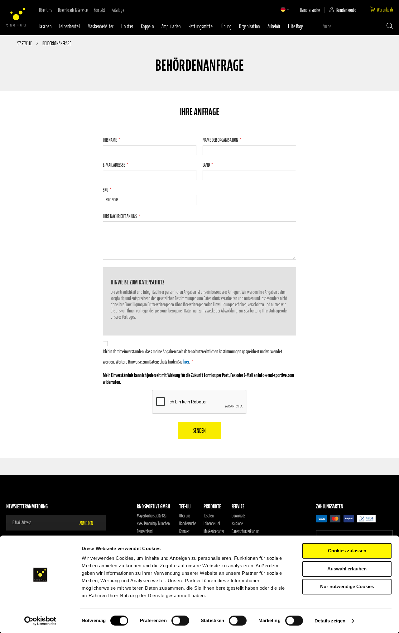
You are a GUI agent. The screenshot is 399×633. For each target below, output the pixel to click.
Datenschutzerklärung (245, 531)
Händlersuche (310, 10)
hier (186, 361)
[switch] (180, 621)
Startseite (24, 43)
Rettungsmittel (201, 26)
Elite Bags (296, 26)
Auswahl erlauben (347, 568)
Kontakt (99, 10)
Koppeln (147, 26)
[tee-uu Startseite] (16, 17)
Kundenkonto (346, 10)
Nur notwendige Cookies (347, 586)
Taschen (45, 26)
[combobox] (358, 26)
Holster (127, 26)
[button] (283, 9)
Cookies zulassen (347, 550)
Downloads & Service (73, 10)
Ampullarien (171, 26)
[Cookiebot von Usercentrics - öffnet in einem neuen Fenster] (40, 621)
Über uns (45, 10)
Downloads (238, 516)
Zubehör (273, 26)
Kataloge (118, 10)
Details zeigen (330, 620)
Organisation (249, 26)
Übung (226, 26)
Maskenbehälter (101, 26)
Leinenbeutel (69, 26)
